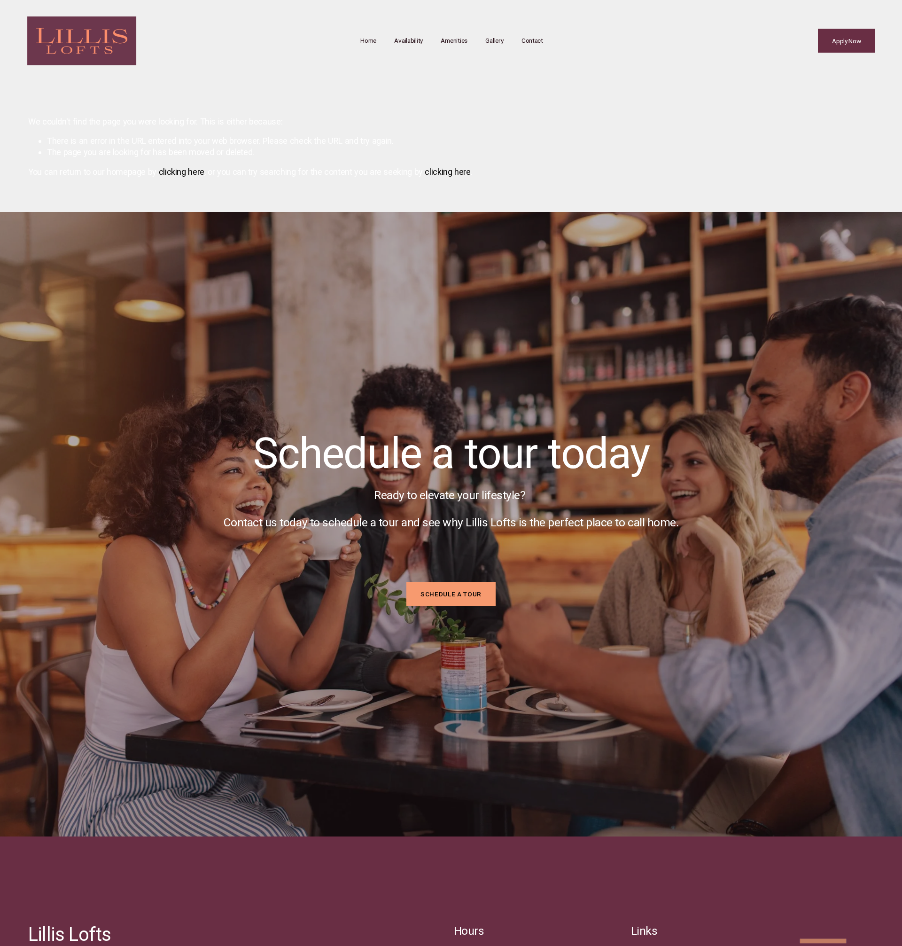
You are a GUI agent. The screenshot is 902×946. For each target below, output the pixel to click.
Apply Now (846, 41)
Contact (532, 40)
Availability (408, 40)
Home (368, 40)
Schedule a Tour (451, 594)
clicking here (181, 172)
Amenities (454, 40)
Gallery (494, 40)
